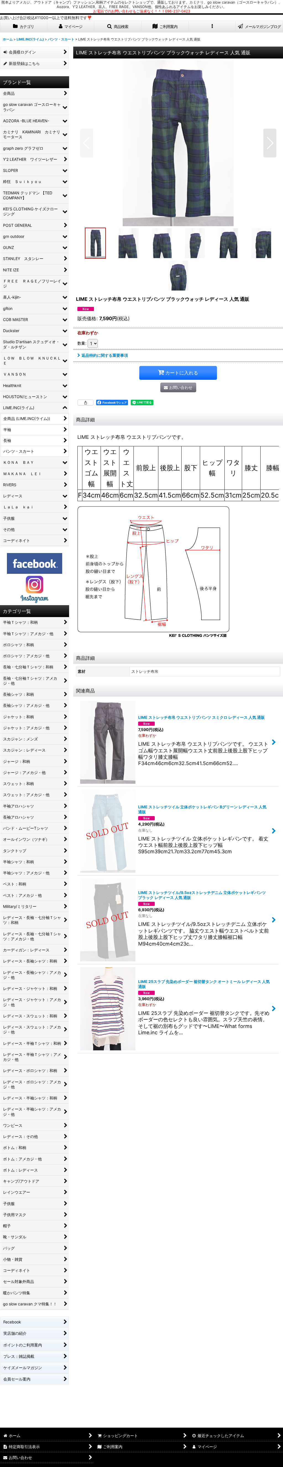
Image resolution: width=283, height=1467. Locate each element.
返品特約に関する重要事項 (105, 355)
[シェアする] (85, 402)
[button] (118, 26)
